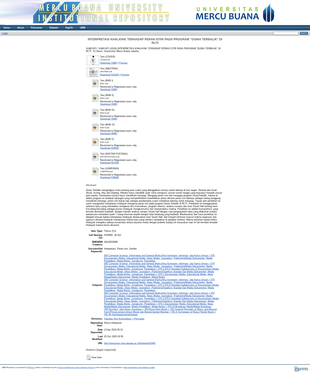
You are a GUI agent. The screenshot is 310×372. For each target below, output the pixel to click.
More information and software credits (139, 367)
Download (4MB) (108, 133)
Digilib (69, 27)
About (20, 27)
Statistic (53, 27)
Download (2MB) (108, 104)
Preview (123, 63)
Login (5, 33)
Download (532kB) (109, 74)
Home (7, 27)
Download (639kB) (109, 148)
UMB (82, 27)
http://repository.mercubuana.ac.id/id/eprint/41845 (129, 343)
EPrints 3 (31, 367)
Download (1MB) (108, 63)
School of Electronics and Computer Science (76, 367)
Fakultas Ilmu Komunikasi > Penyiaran (124, 318)
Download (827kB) (109, 162)
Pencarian (36, 27)
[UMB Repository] (155, 24)
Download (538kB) (109, 177)
